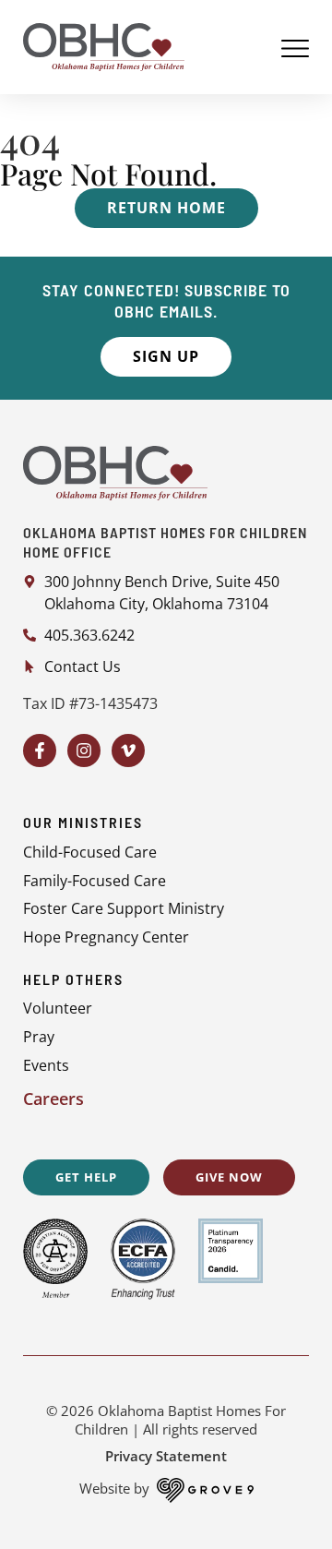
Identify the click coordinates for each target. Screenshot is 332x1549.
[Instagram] (84, 750)
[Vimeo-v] (128, 750)
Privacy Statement (166, 1456)
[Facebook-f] (39, 750)
